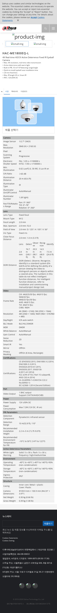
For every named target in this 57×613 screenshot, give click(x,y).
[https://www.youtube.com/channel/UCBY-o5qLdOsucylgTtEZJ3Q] (28, 585)
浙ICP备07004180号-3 (15, 604)
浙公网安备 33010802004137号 (38, 604)
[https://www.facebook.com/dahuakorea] (21, 585)
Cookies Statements (10, 538)
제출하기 (48, 523)
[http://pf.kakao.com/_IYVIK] (35, 585)
